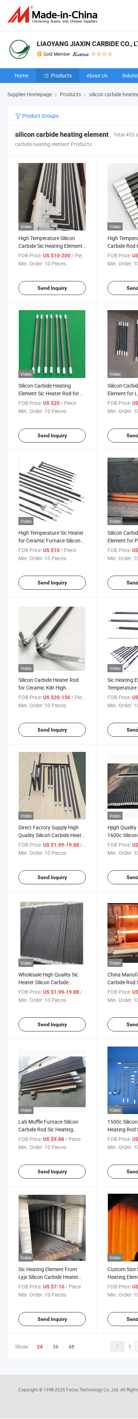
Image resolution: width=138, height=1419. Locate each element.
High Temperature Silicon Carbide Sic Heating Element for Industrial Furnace (50, 246)
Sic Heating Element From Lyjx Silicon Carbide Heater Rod (48, 1277)
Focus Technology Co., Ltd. (93, 1389)
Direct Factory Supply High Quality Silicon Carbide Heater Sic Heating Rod (52, 835)
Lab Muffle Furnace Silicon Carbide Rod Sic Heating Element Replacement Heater (51, 1129)
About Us (96, 75)
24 (40, 1347)
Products (61, 75)
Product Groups (40, 115)
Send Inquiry (52, 288)
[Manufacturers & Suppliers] (53, 14)
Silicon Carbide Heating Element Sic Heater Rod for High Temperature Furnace (48, 393)
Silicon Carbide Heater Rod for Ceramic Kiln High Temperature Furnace (48, 687)
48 (71, 1346)
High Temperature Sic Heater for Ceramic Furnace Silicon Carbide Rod (51, 540)
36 (56, 1346)
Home (21, 75)
